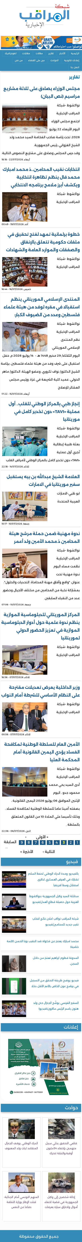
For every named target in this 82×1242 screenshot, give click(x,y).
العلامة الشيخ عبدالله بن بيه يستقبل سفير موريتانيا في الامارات (43, 480)
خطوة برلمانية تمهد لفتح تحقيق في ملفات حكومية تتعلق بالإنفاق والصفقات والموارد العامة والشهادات (43, 242)
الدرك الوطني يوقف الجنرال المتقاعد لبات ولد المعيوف (21, 1146)
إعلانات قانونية (71, 60)
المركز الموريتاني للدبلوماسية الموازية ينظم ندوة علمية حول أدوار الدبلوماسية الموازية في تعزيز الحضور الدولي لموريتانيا (40, 626)
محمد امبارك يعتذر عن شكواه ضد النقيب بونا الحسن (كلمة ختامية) (43, 944)
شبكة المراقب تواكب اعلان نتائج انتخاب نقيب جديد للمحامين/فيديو (55, 921)
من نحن (19, 60)
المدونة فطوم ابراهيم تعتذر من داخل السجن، (56, 960)
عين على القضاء (36, 60)
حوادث (71, 1107)
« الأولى (42, 837)
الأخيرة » (26, 852)
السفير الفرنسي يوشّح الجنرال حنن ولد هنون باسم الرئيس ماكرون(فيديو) (56, 1005)
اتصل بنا (75, 67)
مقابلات (26, 53)
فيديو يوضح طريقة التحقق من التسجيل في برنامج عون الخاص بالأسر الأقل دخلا (54, 983)
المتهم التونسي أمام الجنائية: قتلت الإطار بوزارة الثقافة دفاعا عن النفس (21, 1202)
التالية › (49, 852)
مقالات (39, 53)
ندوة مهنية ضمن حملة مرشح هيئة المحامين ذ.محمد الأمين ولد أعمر (44, 537)
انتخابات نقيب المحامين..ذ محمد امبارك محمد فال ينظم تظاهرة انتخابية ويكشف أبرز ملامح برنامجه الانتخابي (41, 177)
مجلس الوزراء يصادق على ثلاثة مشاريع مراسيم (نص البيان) (41, 92)
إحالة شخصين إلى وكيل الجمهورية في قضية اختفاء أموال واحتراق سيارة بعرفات (61, 1202)
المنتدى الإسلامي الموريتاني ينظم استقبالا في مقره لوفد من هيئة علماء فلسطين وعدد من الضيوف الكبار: (42, 307)
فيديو (72, 861)
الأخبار (62, 53)
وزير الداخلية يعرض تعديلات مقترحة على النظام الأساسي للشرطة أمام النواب (40, 691)
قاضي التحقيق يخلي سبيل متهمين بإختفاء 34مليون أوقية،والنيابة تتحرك (61, 1148)
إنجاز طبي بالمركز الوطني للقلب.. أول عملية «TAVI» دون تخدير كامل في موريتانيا (44, 411)
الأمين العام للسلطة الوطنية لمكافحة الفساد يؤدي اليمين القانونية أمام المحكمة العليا (42, 752)
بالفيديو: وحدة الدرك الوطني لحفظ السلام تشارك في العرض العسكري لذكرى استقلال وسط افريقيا (53, 879)
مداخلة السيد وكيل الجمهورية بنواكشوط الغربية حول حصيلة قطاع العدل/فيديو (54, 899)
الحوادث (54, 60)
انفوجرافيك (11, 53)
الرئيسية (75, 53)
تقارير (51, 53)
